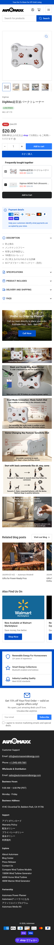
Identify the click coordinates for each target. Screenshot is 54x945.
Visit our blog (40, 537)
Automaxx (30, 923)
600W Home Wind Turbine (14, 877)
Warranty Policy (9, 824)
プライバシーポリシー (13, 832)
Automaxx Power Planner (14, 895)
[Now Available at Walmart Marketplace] (23, 607)
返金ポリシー (8, 836)
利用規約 (6, 840)
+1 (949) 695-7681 (17, 762)
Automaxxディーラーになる (15, 899)
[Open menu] (49, 10)
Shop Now (13, 636)
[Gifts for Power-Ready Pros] (23, 556)
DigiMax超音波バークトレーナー (34, 170)
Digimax (5, 97)
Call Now (27, 333)
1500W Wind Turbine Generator (17, 873)
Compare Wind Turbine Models (17, 869)
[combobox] (27, 18)
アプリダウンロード (12, 821)
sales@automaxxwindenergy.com (25, 775)
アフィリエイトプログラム (15, 903)
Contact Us (7, 865)
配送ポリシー (8, 828)
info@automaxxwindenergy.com (24, 756)
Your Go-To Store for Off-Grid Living (27, 2)
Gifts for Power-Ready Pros (14, 578)
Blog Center (7, 858)
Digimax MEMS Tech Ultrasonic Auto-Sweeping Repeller (35, 183)
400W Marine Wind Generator (16, 881)
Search (46, 18)
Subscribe (44, 717)
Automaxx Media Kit (11, 906)
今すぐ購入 (27, 154)
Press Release (9, 862)
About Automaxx (10, 854)
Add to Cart (27, 195)
